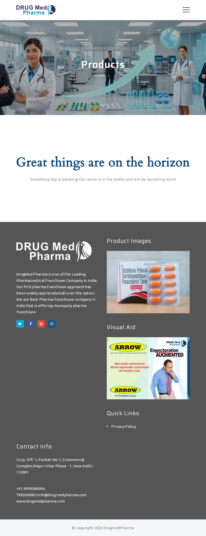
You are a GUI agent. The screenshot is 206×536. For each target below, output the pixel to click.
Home (99, 75)
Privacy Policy (123, 426)
